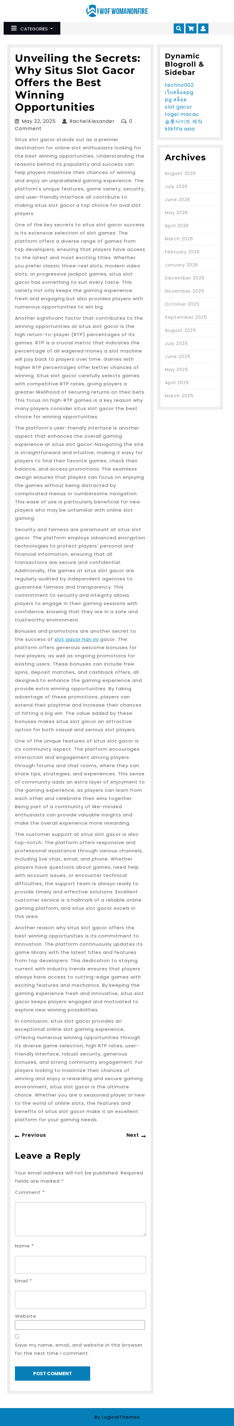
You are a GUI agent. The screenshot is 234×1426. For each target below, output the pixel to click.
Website (25, 1316)
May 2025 (176, 369)
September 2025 (186, 317)
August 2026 (180, 173)
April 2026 (177, 225)
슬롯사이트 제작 (184, 121)
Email (23, 1281)
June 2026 (177, 199)
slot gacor (178, 106)
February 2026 (182, 252)
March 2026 (179, 238)
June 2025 (177, 356)
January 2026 (181, 265)
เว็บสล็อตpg (179, 92)
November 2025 (184, 291)
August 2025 (180, 330)
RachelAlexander (92, 121)
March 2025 (179, 395)
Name (24, 1246)
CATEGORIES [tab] (34, 29)
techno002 (179, 85)
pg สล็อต (176, 99)
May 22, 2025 (39, 121)
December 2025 (185, 278)
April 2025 (177, 382)
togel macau (182, 114)
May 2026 (176, 212)
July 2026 (176, 186)
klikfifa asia (180, 128)
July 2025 (176, 343)
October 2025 (182, 304)
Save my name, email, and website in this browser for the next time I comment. (79, 1349)
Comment (30, 1192)
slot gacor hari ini (77, 639)
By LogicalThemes (117, 1417)
